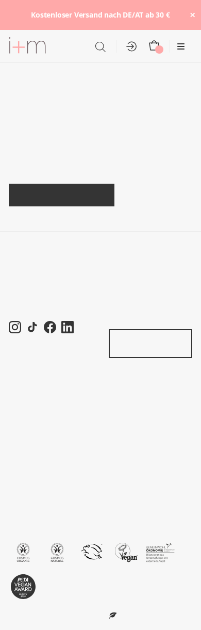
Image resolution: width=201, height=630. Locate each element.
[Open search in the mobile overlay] (100, 47)
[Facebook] (50, 327)
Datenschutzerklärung (48, 465)
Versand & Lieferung (45, 406)
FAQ (17, 391)
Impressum (28, 495)
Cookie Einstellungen (47, 480)
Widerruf (24, 436)
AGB (17, 450)
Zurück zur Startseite (62, 194)
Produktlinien (132, 256)
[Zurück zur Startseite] (27, 47)
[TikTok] (32, 327)
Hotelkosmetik (34, 256)
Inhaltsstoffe (130, 271)
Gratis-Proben (133, 301)
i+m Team (26, 271)
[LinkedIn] (67, 327)
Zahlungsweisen (38, 421)
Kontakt (122, 316)
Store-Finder (131, 286)
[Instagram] (15, 327)
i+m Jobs (25, 286)
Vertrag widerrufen (141, 343)
